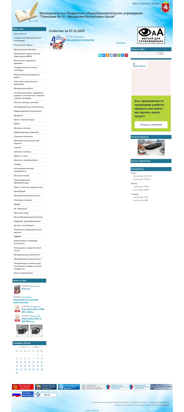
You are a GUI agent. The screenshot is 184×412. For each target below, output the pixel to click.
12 (25, 362)
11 (21, 362)
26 (25, 369)
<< (19, 347)
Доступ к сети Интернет (24, 225)
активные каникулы (22, 152)
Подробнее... (121, 43)
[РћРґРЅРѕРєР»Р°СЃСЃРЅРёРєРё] (107, 55)
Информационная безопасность (28, 111)
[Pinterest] (126, 55)
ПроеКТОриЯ (19, 191)
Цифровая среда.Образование (27, 221)
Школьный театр (21, 213)
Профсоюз (18, 116)
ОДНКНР (17, 237)
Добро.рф (25, 289)
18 (21, 366)
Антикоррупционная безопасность (29, 107)
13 (29, 362)
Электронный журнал (23, 45)
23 (42, 366)
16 (42, 362)
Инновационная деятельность (27, 196)
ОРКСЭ (17, 124)
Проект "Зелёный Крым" (24, 120)
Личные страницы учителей (26, 102)
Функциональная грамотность (27, 255)
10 (17, 362)
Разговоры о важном (23, 200)
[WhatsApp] (118, 55)
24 (17, 369)
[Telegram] (111, 55)
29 (38, 369)
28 (33, 369)
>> (28, 347)
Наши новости (20, 34)
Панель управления (92, 410)
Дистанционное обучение (25, 49)
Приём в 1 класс (21, 156)
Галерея (17, 164)
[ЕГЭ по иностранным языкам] (22, 336)
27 (29, 369)
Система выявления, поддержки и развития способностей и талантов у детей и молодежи (29, 95)
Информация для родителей (26, 132)
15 (38, 362)
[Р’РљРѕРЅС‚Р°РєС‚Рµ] (103, 55)
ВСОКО (17, 205)
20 (29, 366)
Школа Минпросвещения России (28, 217)
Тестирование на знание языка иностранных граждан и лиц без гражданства (28, 266)
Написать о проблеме (151, 125)
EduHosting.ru (164, 405)
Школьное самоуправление (26, 160)
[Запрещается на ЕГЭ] (36, 336)
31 (17, 373)
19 (25, 366)
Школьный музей (21, 176)
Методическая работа (23, 88)
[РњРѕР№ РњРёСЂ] (122, 55)
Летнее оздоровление (23, 273)
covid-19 (17, 148)
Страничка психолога (23, 136)
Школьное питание (22, 128)
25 (21, 369)
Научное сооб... (35, 306)
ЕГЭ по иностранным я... (21, 328)
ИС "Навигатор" (20, 209)
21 (33, 366)
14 (33, 362)
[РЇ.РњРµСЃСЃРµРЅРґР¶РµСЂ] (100, 55)
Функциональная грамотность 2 (28, 259)
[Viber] (115, 55)
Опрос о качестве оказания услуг (28, 187)
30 (42, 369)
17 (17, 366)
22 (38, 366)
